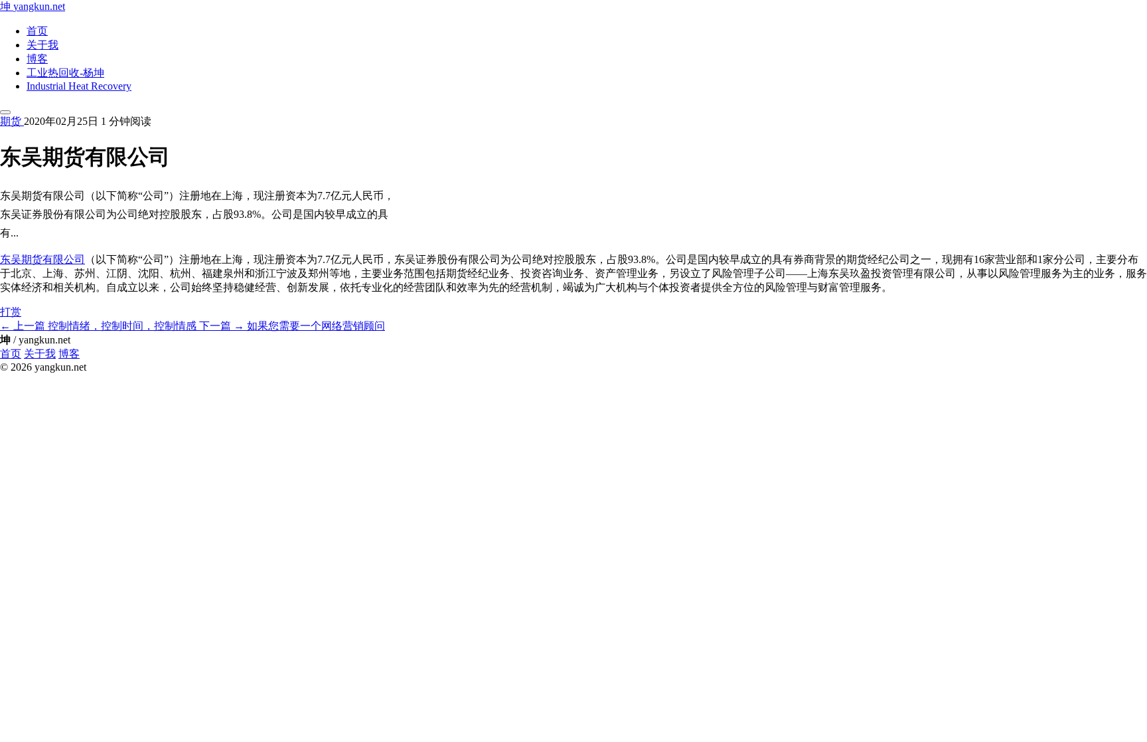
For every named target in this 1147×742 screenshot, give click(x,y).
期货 (12, 121)
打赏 (10, 312)
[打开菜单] (5, 112)
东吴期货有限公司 (42, 259)
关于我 (42, 44)
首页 (37, 31)
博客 (37, 58)
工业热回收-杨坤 (65, 72)
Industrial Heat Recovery (79, 86)
